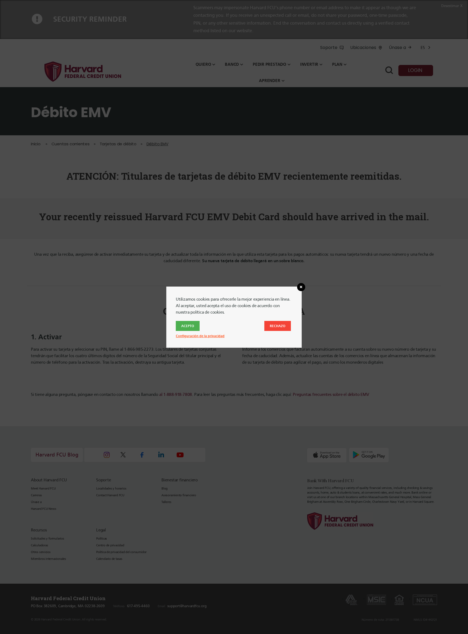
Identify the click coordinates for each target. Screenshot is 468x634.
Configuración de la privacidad (200, 336)
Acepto (187, 326)
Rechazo (277, 326)
